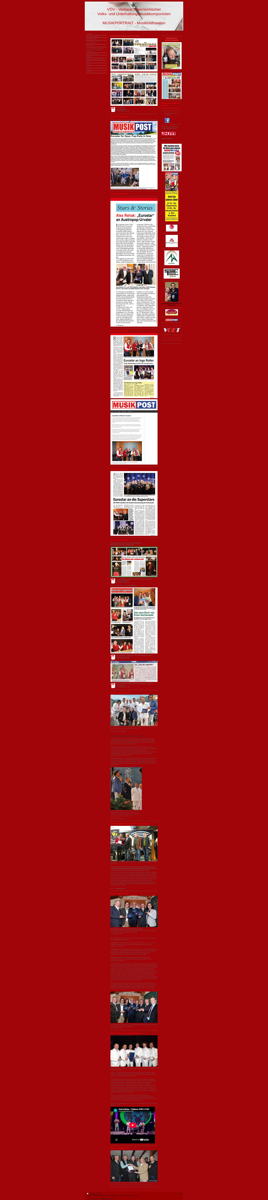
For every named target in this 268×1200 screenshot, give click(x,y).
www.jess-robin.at (167, 138)
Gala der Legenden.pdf (122, 580)
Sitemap (99, 1193)
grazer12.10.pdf (121, 685)
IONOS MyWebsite (106, 1198)
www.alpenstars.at (130, 585)
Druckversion (92, 1193)
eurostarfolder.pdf (121, 109)
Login (179, 1193)
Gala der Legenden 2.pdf (123, 656)
